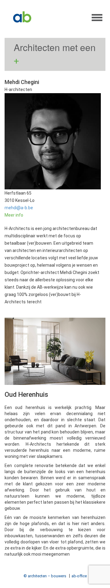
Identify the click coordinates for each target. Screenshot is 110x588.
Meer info (14, 215)
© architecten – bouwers (45, 576)
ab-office (79, 576)
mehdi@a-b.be (19, 207)
